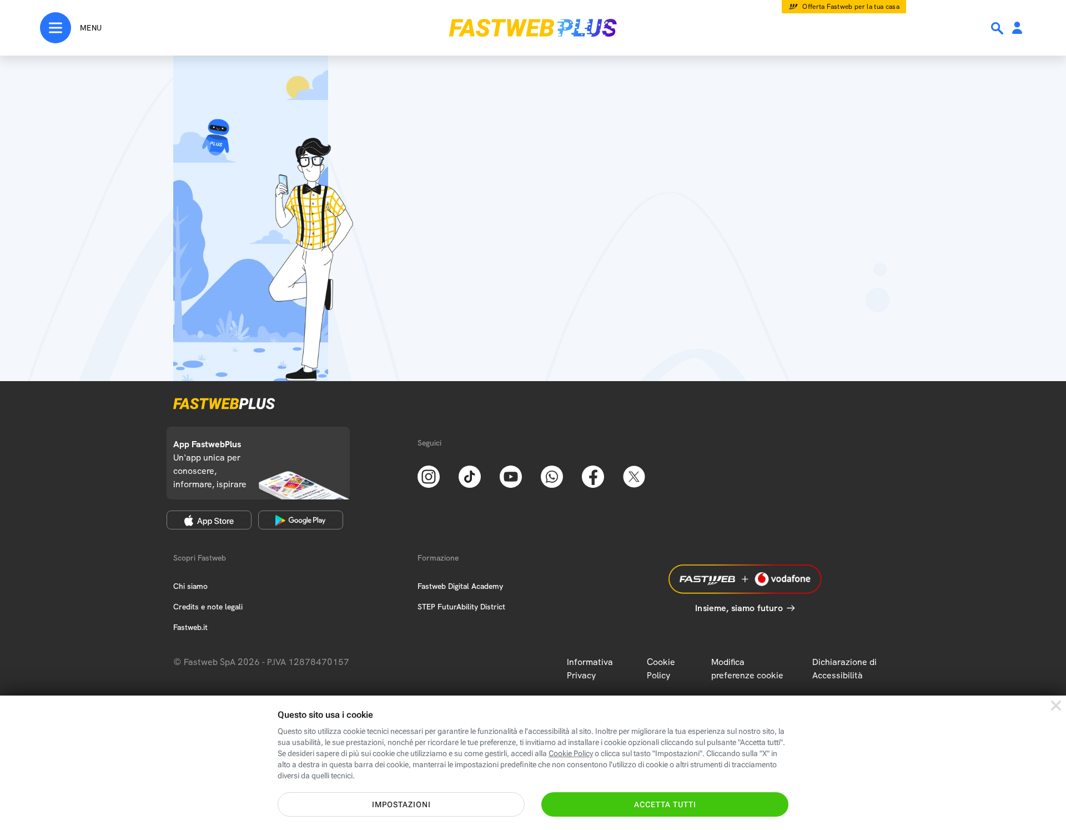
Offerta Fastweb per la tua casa (850, 6)
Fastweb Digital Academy (460, 586)
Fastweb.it (190, 627)
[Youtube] (511, 476)
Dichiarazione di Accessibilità (844, 668)
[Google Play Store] (300, 520)
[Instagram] (429, 476)
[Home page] (533, 28)
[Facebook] (593, 476)
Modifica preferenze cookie (747, 668)
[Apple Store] (209, 520)
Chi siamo (190, 586)
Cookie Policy (661, 668)
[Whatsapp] (552, 476)
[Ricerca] (998, 28)
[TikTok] (470, 476)
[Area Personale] (1017, 29)
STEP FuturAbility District (461, 607)
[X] (634, 476)
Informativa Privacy (590, 668)
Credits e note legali (208, 607)
